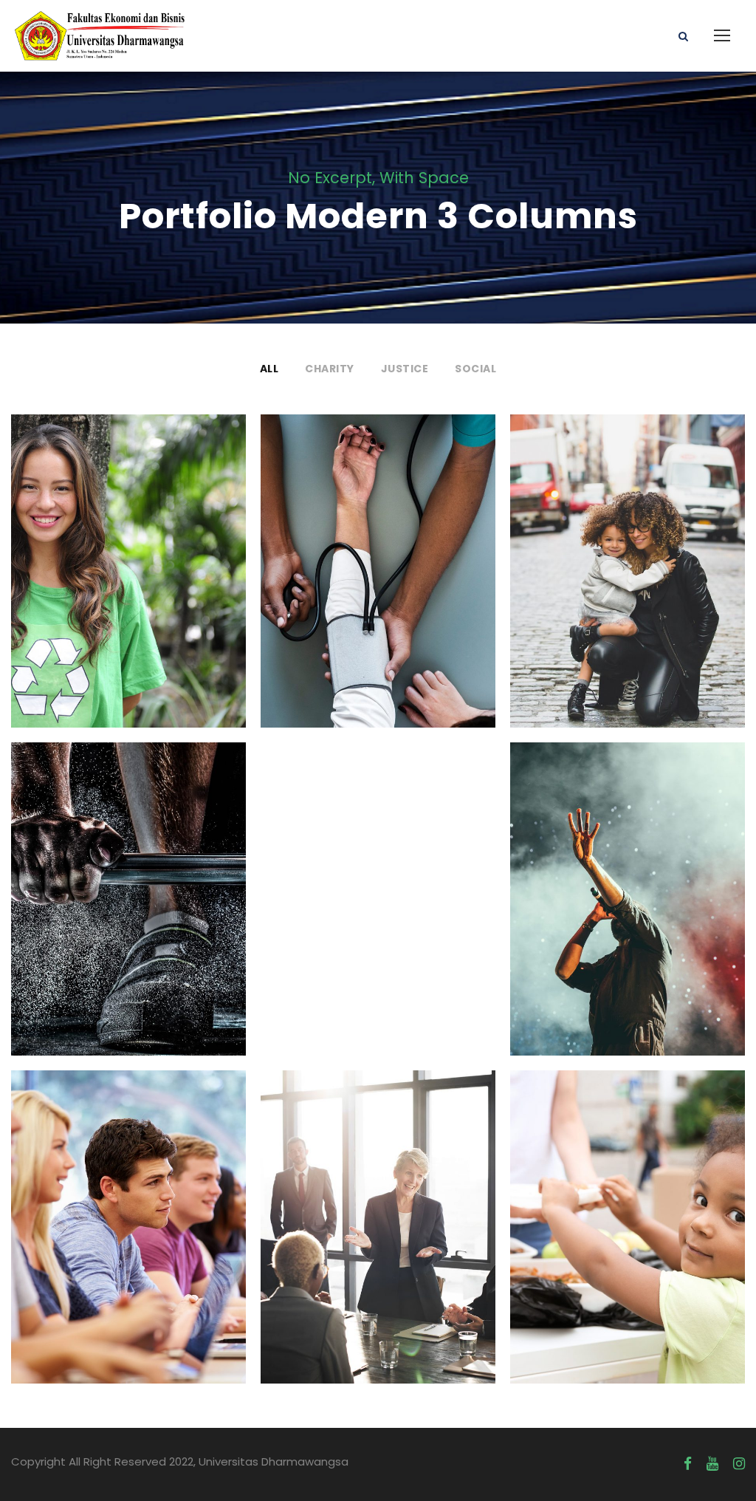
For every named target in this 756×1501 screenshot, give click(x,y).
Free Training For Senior (128, 882)
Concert (605, 918)
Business (378, 1255)
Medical (378, 590)
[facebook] (688, 1464)
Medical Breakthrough (378, 554)
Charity (329, 368)
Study (104, 1255)
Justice (405, 368)
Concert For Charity (627, 882)
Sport (128, 927)
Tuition (151, 1255)
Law (652, 590)
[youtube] (712, 1464)
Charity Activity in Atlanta (627, 1209)
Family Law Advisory (627, 554)
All (269, 368)
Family (609, 590)
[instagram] (739, 1464)
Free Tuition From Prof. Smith (128, 1209)
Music (656, 918)
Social (475, 368)
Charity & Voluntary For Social (128, 554)
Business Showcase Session (377, 1209)
